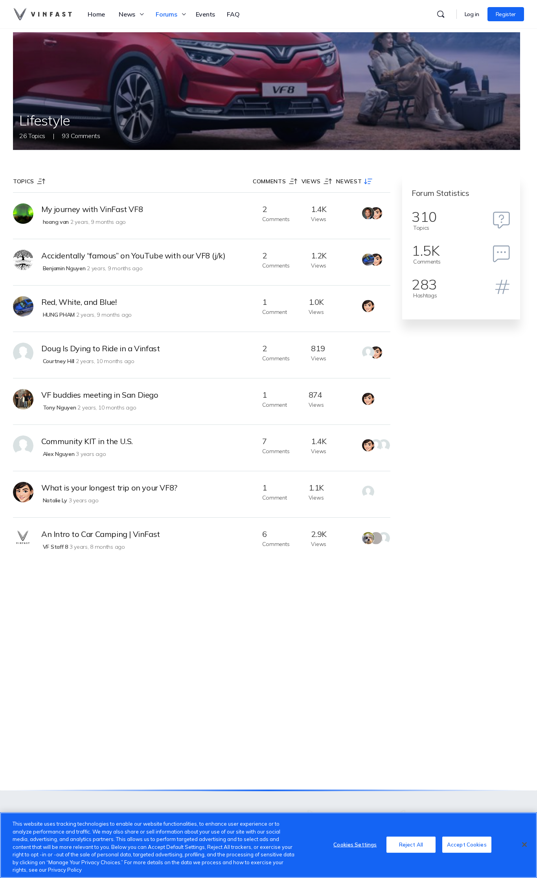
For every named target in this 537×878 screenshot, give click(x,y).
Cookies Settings (355, 844)
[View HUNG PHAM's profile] (23, 306)
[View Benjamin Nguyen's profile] (23, 260)
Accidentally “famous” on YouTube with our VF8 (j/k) (133, 255)
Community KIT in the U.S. (87, 441)
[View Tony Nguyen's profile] (23, 399)
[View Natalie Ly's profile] (23, 492)
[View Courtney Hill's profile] (23, 353)
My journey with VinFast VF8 (92, 209)
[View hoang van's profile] (23, 213)
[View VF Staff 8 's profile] (23, 538)
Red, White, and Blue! (79, 302)
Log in (472, 14)
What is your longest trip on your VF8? (109, 487)
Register (506, 14)
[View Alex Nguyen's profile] (23, 445)
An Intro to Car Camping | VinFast (100, 534)
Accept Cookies (467, 844)
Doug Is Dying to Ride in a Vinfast (100, 348)
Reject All (411, 844)
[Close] (524, 844)
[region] (268, 845)
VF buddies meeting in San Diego (99, 395)
